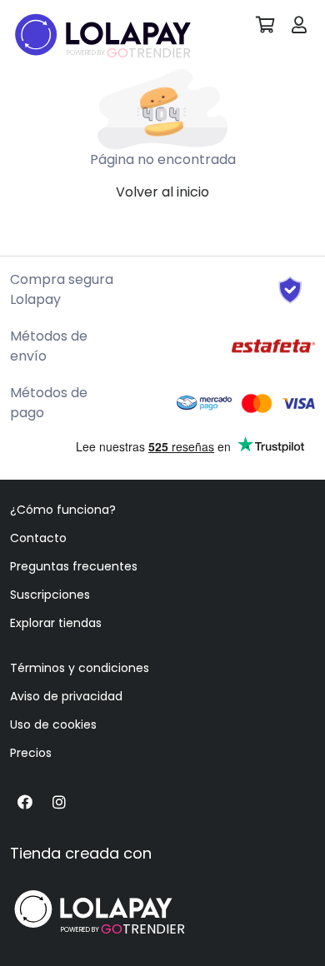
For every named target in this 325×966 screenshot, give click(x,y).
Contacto (38, 538)
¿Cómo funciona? (63, 509)
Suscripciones (50, 594)
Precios (31, 752)
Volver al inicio (162, 192)
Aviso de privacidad (66, 696)
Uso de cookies (53, 724)
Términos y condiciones (79, 668)
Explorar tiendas (56, 623)
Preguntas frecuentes (74, 566)
